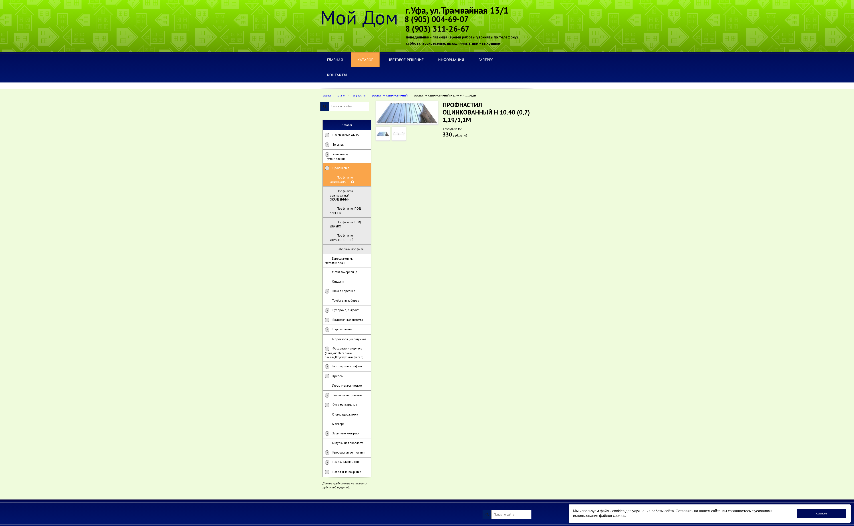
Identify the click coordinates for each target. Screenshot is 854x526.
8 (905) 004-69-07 (437, 19)
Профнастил (358, 95)
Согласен (821, 513)
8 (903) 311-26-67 (437, 28)
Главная (327, 95)
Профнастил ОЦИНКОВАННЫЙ (389, 95)
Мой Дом (359, 17)
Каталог (341, 95)
